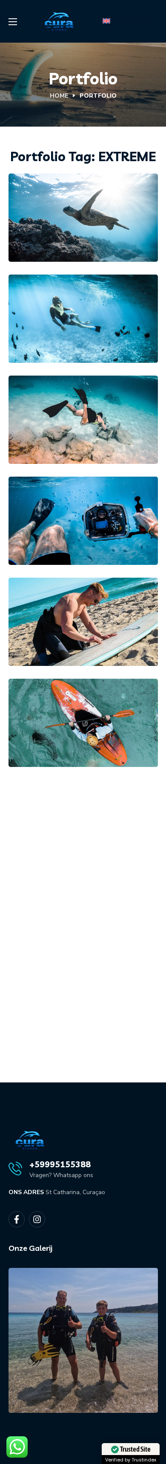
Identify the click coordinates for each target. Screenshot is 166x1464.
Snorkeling (106, 201)
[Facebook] (17, 1219)
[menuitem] (128, 21)
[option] (83, 1310)
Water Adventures (76, 735)
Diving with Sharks (78, 533)
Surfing (73, 605)
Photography (55, 201)
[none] (128, 21)
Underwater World (78, 331)
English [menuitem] (129, 21)
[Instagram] (37, 1219)
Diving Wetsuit (68, 432)
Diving (42, 317)
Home (59, 96)
